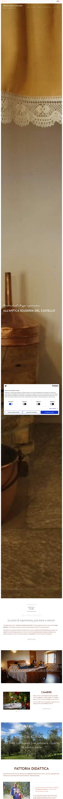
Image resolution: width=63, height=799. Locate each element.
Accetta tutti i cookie (49, 412)
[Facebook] (2, 1)
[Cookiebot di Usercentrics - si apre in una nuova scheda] (52, 386)
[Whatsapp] (6, 1)
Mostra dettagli (52, 408)
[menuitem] (28, 7)
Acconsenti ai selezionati (31, 412)
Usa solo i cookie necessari (13, 412)
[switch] (24, 404)
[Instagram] (4, 1)
